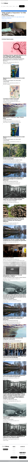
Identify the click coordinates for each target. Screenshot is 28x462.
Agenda (14, 448)
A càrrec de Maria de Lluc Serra (10, 399)
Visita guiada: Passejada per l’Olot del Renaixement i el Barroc (12, 275)
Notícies (14, 452)
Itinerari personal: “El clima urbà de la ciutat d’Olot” (14, 78)
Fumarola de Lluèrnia (8, 257)
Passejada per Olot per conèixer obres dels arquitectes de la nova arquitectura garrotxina (14, 240)
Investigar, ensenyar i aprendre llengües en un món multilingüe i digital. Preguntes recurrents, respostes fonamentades (14, 56)
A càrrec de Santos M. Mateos (9, 200)
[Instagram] (23, 452)
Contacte (14, 453)
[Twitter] (21, 452)
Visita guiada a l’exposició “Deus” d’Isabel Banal (13, 117)
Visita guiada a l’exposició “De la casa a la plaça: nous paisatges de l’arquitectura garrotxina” (13, 179)
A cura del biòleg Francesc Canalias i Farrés (12, 160)
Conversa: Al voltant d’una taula (11, 98)
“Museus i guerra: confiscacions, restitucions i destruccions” (14, 417)
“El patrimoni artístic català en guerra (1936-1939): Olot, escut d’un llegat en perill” (14, 199)
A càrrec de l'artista (7, 119)
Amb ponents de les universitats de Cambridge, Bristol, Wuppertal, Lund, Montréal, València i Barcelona (13, 59)
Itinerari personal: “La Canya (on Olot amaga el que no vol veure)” (14, 158)
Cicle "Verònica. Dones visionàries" (10, 100)
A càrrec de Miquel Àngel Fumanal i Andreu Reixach (14, 277)
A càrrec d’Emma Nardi (8, 419)
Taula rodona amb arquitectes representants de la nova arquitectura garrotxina (14, 376)
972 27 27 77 (22, 449)
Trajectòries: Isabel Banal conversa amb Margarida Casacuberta (13, 338)
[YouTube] (24, 452)
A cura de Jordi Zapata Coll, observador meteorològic (12, 81)
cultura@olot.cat (22, 448)
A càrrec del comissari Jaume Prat (10, 181)
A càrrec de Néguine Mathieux (10, 299)
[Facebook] (20, 452)
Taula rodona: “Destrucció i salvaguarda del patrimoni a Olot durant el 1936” (14, 437)
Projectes (14, 450)
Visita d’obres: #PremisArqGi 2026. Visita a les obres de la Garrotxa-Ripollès (14, 357)
